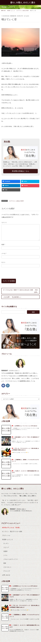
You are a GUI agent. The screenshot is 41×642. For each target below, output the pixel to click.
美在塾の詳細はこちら (20, 171)
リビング (6, 547)
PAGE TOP (38, 621)
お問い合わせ (6, 575)
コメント (4, 222)
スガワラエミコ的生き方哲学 (16, 201)
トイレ (5, 555)
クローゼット (7, 567)
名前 (3, 244)
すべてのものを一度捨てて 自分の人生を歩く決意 (18, 290)
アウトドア (6, 571)
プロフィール (6, 535)
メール (3, 253)
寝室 (4, 563)
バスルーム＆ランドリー (10, 559)
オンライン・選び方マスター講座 (12, 531)
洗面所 (5, 551)
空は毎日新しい (16, 297)
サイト (3, 262)
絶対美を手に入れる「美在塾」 (11, 527)
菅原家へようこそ (7, 539)
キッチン (6, 543)
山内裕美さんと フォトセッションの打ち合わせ (27, 425)
